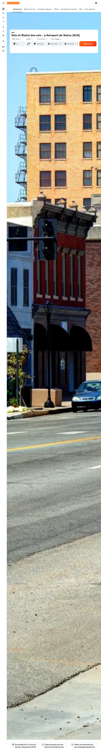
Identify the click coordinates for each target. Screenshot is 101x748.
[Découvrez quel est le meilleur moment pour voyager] (3, 35)
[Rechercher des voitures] (3, 17)
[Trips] (3, 41)
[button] (3, 3)
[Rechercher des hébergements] (3, 13)
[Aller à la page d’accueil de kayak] (13, 3)
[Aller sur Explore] (3, 27)
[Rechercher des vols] (3, 9)
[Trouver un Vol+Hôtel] (3, 22)
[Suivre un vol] (3, 31)
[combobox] (42, 39)
